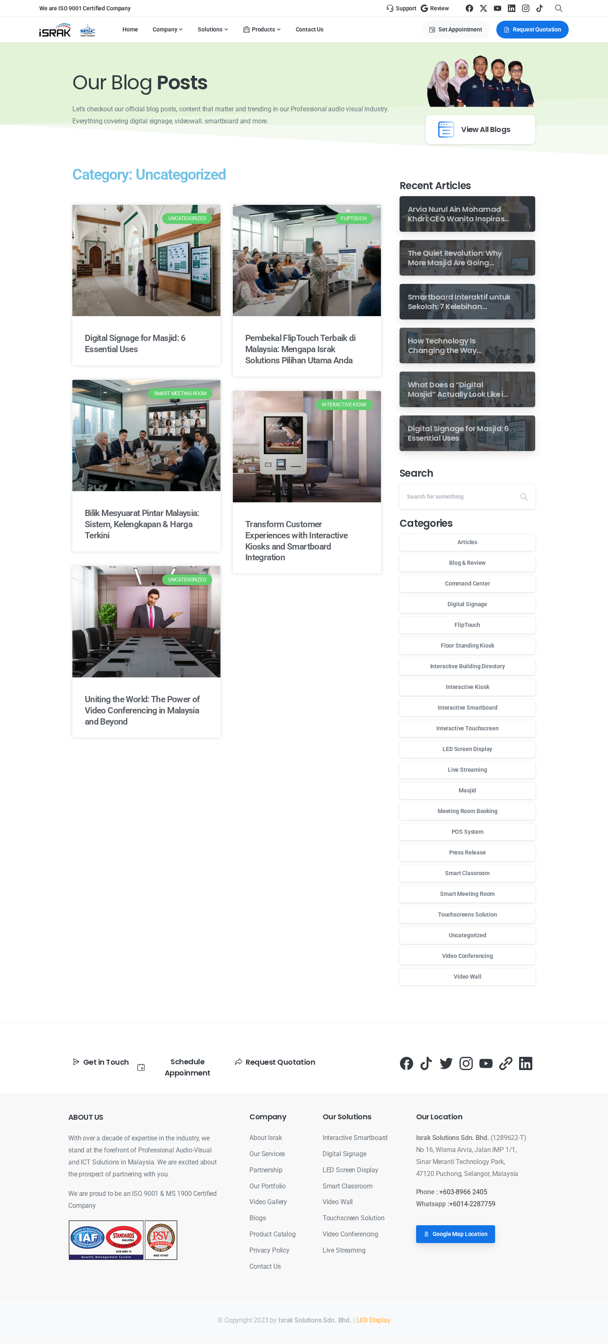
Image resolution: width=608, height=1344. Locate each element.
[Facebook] (469, 8)
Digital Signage (467, 604)
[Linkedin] (526, 1063)
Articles (467, 542)
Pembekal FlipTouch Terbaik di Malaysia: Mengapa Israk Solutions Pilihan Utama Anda (300, 349)
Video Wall (467, 976)
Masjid (467, 790)
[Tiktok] (426, 1063)
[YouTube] (497, 8)
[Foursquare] (506, 1063)
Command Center (467, 583)
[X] (483, 8)
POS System (468, 831)
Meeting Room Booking (468, 811)
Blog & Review (467, 562)
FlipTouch (467, 625)
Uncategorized (467, 935)
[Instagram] (525, 8)
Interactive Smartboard (467, 707)
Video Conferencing (467, 956)
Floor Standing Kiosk (467, 645)
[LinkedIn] (511, 8)
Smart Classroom (467, 873)
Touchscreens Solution (467, 914)
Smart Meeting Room (467, 893)
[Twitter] (446, 1063)
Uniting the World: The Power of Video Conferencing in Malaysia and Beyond (142, 710)
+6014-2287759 (472, 1204)
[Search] (524, 496)
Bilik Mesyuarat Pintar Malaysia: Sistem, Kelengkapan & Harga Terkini (142, 524)
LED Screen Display (467, 749)
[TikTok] (539, 8)
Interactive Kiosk (467, 687)
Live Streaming (467, 769)
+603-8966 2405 (463, 1192)
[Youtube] (486, 1063)
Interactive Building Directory (467, 666)
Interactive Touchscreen (467, 728)
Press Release (467, 852)
